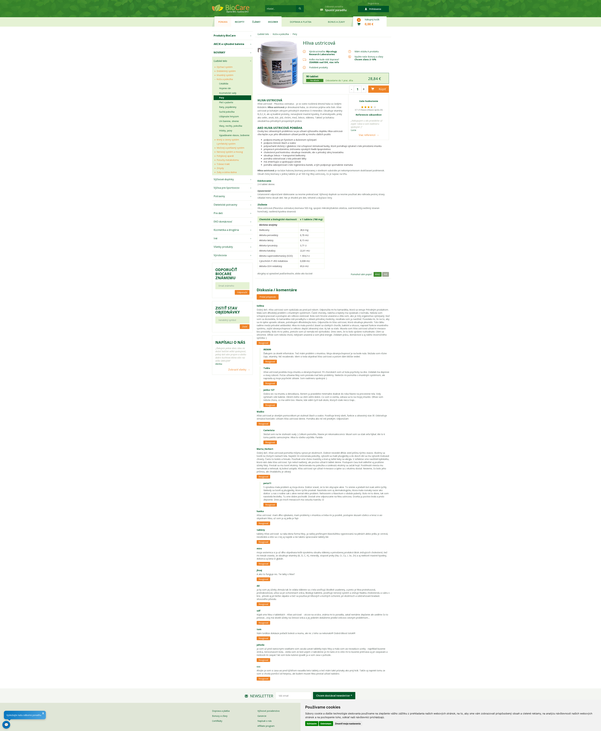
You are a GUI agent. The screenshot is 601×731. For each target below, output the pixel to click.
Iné (215, 238)
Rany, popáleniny (227, 107)
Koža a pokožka (225, 79)
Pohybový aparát (225, 155)
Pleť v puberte (226, 102)
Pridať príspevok (267, 296)
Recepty (239, 21)
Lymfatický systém (226, 143)
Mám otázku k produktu (366, 51)
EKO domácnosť (223, 221)
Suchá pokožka (226, 111)
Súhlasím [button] (312, 723)
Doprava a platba (300, 21)
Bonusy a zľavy (219, 715)
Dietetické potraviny (225, 204)
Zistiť (244, 326)
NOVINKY (219, 52)
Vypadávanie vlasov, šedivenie (234, 135)
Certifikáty (217, 720)
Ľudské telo (220, 61)
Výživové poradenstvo (268, 710)
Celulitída (223, 83)
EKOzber (273, 21)
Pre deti (218, 213)
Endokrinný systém (226, 71)
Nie (385, 274)
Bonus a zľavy (336, 21)
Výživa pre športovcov (226, 187)
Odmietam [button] (325, 723)
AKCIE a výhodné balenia (229, 44)
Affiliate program (266, 725)
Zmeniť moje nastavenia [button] (348, 723)
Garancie (261, 715)
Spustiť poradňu (336, 10)
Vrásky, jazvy (225, 130)
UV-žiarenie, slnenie (229, 121)
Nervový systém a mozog (230, 151)
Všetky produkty (223, 247)
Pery (221, 97)
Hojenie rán (225, 88)
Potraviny (219, 196)
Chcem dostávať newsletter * (334, 695)
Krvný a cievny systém (228, 139)
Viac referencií (367, 135)
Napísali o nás (264, 720)
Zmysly (220, 168)
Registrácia (373, 3)
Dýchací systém (225, 66)
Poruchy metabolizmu (228, 159)
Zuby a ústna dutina (227, 172)
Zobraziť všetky (237, 369)
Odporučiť (242, 292)
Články (256, 21)
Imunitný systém (225, 75)
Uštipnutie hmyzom (229, 116)
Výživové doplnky (224, 179)
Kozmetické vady (227, 92)
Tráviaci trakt (223, 164)
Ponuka (222, 21)
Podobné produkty (318, 67)
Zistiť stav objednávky (227, 310)
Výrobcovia (220, 255)
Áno (377, 274)
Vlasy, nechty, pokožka (230, 125)
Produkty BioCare (225, 35)
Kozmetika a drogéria (226, 230)
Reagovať (263, 342)
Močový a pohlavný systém (230, 147)
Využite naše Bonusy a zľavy (368, 58)
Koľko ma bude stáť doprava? (324, 59)
